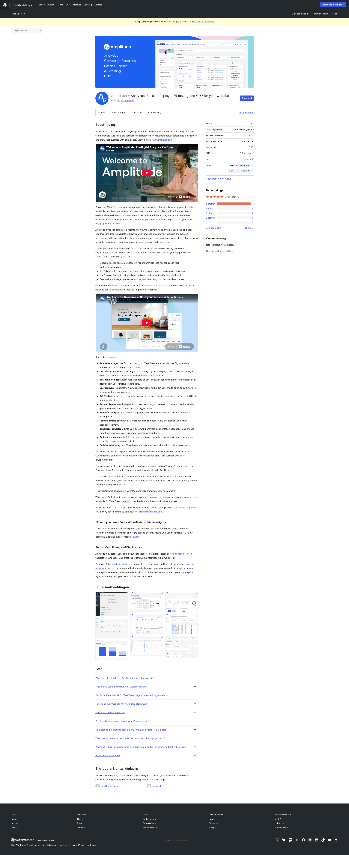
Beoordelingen (119, 112)
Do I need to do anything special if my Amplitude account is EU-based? (131, 729)
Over (13, 814)
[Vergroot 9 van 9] (194, 639)
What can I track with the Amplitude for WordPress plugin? (124, 678)
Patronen (81, 827)
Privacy (14, 827)
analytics (233, 165)
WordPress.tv (150, 827)
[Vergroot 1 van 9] (124, 595)
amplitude (157, 786)
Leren (145, 814)
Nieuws (14, 819)
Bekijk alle (249, 228)
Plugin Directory (18, 14)
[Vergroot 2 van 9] (124, 621)
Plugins (80, 823)
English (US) (248, 159)
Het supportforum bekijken (219, 251)
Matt (278, 819)
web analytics (246, 171)
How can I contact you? (107, 755)
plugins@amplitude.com (150, 511)
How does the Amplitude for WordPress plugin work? (121, 704)
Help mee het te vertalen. (203, 21)
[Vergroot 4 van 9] (159, 595)
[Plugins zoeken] (40, 30)
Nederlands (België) (45, 840)
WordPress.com (283, 814)
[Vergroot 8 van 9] (194, 617)
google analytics (245, 165)
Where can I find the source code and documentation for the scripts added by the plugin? (140, 747)
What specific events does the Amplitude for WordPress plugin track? (130, 738)
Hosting (14, 823)
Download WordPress (333, 5)
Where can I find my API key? (110, 712)
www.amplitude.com (162, 139)
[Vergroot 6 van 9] (159, 639)
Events (212, 819)
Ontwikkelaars (149, 823)
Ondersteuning (246, 112)
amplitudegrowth (125, 100)
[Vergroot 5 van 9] (159, 617)
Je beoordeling (213, 228)
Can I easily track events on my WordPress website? (122, 721)
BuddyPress (281, 827)
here (136, 536)
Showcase (81, 814)
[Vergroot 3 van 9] (124, 643)
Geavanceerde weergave (218, 178)
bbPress (280, 823)
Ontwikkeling (154, 112)
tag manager (234, 171)
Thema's (81, 819)
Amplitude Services (121, 564)
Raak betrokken (216, 814)
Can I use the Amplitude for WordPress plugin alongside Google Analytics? (132, 695)
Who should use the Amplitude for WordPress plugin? (121, 686)
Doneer (213, 823)
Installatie (137, 112)
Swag (212, 827)
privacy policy (182, 553)
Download (247, 98)
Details (101, 112)
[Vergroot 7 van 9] (194, 595)
